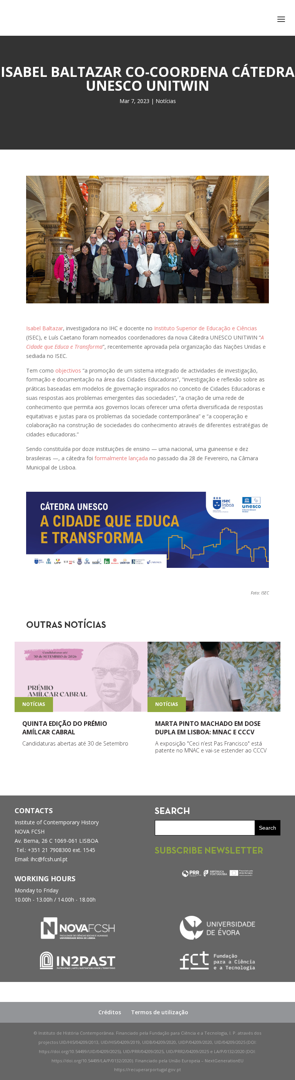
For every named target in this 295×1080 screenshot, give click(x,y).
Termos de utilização (159, 1012)
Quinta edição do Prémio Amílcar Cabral (64, 727)
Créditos (109, 1012)
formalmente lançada (121, 458)
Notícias (166, 101)
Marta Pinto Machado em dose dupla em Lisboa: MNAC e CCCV (207, 727)
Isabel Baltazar (44, 328)
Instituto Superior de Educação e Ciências (205, 328)
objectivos (68, 370)
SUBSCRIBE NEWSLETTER (209, 851)
